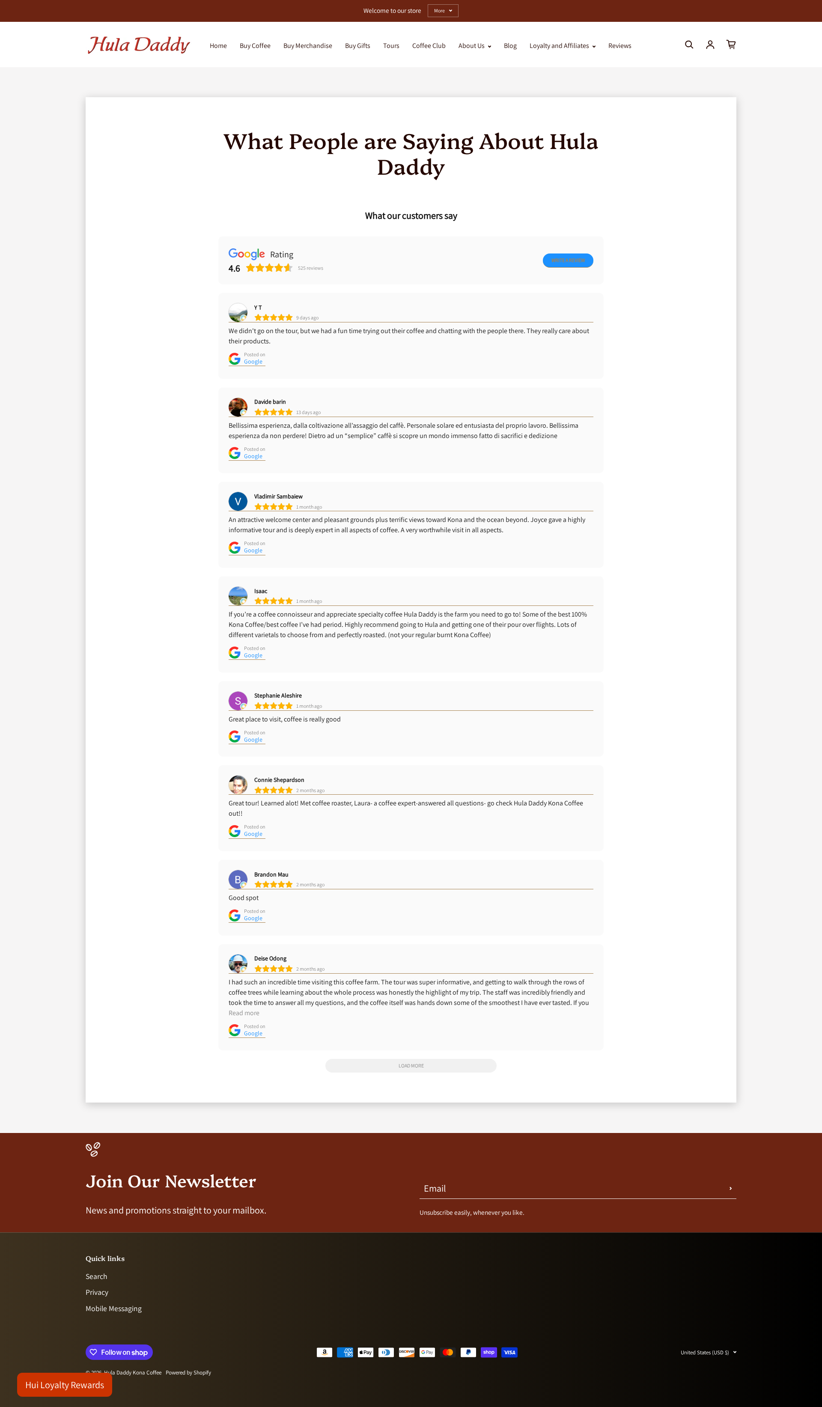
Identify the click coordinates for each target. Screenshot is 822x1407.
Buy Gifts (357, 45)
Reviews (619, 45)
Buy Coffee (255, 45)
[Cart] (731, 44)
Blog (510, 45)
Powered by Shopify (188, 1372)
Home (218, 45)
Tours (391, 45)
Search (96, 1276)
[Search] (689, 44)
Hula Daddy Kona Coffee (132, 1372)
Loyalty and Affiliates (560, 45)
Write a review (568, 260)
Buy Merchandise (307, 45)
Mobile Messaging (114, 1308)
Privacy (97, 1292)
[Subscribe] (731, 1188)
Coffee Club (429, 45)
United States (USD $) (705, 1352)
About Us (472, 45)
